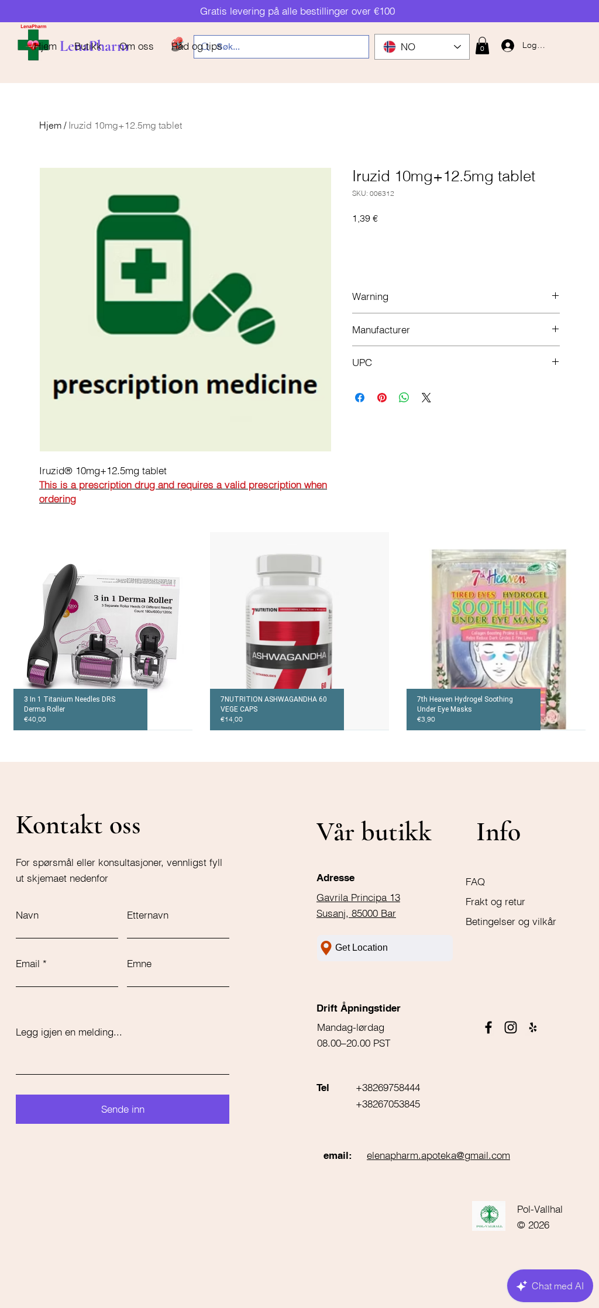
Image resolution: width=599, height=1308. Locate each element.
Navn (27, 915)
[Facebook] (488, 1027)
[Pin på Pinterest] (382, 398)
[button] (482, 45)
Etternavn (147, 915)
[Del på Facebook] (360, 398)
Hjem (50, 125)
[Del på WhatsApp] (404, 398)
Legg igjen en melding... (69, 1032)
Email (28, 963)
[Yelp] (533, 1027)
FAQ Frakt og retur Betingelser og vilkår (511, 901)
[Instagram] (510, 1027)
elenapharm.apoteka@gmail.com (438, 1155)
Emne (139, 963)
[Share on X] (426, 398)
